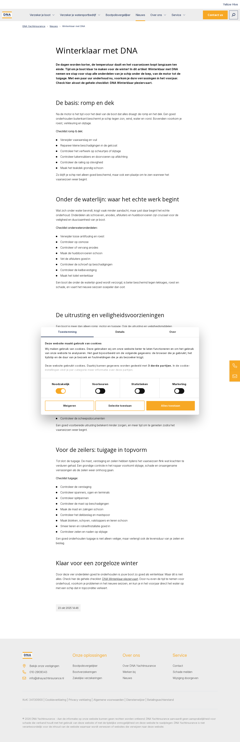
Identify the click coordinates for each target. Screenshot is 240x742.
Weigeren (69, 405)
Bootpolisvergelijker (85, 665)
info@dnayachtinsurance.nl (47, 678)
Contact (178, 665)
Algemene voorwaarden (108, 699)
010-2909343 (38, 672)
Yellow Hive (230, 4)
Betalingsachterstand (160, 699)
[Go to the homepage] (7, 14)
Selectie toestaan (120, 405)
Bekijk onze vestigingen (44, 666)
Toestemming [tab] (67, 331)
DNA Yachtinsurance (33, 26)
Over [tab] (172, 331)
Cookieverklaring (55, 699)
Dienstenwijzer (135, 699)
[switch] (100, 391)
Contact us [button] (215, 15)
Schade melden (182, 672)
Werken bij (129, 672)
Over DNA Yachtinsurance (139, 665)
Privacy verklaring (80, 699)
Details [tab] (120, 331)
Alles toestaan (170, 405)
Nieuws (54, 26)
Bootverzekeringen (85, 672)
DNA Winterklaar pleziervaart (120, 579)
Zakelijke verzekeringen (87, 678)
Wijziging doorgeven (185, 678)
